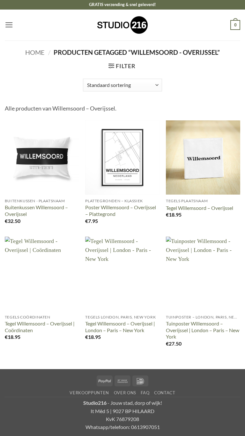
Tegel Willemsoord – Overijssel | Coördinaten (40, 326)
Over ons (125, 392)
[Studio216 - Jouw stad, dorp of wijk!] (122, 25)
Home (35, 52)
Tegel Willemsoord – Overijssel (199, 208)
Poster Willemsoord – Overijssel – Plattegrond (120, 210)
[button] (9, 25)
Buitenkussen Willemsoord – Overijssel (36, 210)
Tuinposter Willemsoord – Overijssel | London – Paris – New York (202, 330)
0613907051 (145, 427)
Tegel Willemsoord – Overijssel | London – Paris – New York (120, 326)
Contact (164, 392)
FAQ (145, 392)
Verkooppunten (89, 392)
